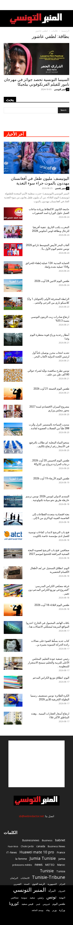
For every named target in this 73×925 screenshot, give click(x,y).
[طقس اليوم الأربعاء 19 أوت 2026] (13, 483)
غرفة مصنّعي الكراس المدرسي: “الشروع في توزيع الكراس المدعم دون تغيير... (48, 590)
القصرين (17, 883)
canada (40, 846)
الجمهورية (52, 884)
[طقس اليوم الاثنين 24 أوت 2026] (13, 285)
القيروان (61, 891)
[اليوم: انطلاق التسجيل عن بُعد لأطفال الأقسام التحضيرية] (13, 572)
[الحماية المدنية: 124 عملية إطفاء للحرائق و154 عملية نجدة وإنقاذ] (13, 267)
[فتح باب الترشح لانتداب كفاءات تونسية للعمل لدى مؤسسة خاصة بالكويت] (13, 535)
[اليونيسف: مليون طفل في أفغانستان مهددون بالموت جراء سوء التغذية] (36, 158)
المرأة (52, 890)
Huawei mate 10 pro (36, 852)
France (61, 852)
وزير (54, 910)
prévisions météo (22, 864)
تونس (51, 897)
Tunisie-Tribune (48, 877)
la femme (21, 859)
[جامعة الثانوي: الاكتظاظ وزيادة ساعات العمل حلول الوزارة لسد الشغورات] (13, 213)
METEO (49, 864)
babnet (60, 840)
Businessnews (30, 840)
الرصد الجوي (38, 884)
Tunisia (60, 871)
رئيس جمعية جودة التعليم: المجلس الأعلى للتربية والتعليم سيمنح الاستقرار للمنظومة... (48, 662)
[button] (68, 5)
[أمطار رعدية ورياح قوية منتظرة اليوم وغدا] (13, 339)
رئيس (41, 897)
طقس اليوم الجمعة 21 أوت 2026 (51, 388)
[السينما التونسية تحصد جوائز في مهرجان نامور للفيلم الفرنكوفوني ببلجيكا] (36, 59)
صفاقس (15, 897)
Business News (56, 846)
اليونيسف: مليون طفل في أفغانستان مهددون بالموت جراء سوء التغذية (40, 180)
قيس (38, 904)
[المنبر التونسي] (36, 19)
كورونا (14, 903)
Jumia (61, 859)
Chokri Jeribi (27, 846)
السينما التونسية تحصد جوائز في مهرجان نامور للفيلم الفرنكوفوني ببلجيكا (36, 82)
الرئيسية (65, 30)
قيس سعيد (27, 904)
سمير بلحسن (60, 188)
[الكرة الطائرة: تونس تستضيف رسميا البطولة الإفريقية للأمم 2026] (13, 700)
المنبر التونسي (60, 89)
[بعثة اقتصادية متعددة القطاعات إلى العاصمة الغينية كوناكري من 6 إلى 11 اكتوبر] (13, 518)
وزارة (62, 910)
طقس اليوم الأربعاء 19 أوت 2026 (51, 478)
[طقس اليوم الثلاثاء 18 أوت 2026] (13, 609)
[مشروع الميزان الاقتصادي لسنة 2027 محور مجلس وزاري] (13, 411)
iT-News (11, 852)
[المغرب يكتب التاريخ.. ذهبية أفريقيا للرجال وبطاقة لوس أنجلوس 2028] (13, 231)
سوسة (24, 897)
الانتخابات (25, 877)
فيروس (46, 903)
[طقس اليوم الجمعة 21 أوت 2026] (13, 393)
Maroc (61, 864)
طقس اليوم (58, 904)
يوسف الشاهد (37, 910)
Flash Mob (13, 846)
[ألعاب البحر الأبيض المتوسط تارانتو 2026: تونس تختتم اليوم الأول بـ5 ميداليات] (13, 249)
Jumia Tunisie (43, 858)
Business (47, 840)
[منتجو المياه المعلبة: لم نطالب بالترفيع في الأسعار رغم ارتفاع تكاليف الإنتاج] (13, 447)
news (38, 864)
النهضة (62, 897)
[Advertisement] (36, 763)
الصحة (26, 884)
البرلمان (14, 878)
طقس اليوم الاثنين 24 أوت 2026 (51, 280)
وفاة (48, 910)
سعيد (32, 897)
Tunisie (47, 871)
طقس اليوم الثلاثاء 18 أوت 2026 (51, 604)
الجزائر (62, 884)
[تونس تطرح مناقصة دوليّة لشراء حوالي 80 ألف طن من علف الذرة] (13, 375)
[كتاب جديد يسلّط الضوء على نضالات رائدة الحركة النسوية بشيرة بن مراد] (13, 645)
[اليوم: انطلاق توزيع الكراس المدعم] (13, 682)
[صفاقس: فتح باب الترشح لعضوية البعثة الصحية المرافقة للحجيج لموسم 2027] (13, 553)
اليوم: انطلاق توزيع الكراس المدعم (51, 677)
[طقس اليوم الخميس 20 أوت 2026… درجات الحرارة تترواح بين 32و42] (13, 465)
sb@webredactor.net (31, 816)
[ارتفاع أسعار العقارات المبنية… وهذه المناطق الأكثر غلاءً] (13, 718)
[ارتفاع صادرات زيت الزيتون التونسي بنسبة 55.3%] (13, 321)
